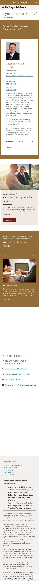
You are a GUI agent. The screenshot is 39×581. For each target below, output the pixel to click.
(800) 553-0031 (8, 472)
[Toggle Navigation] (36, 2)
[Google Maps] (19, 331)
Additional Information (14, 141)
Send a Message (9, 475)
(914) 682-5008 (8, 470)
